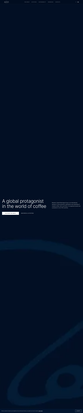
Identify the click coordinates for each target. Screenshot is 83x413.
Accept (78, 410)
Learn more (41, 410)
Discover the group (10, 213)
